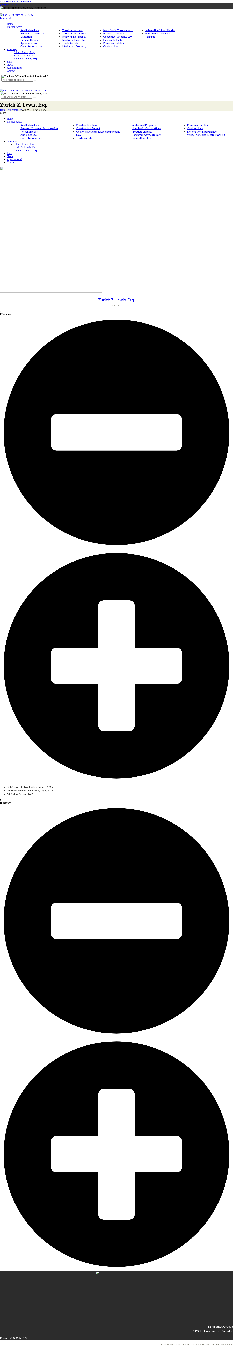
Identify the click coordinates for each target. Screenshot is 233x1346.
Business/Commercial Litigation (39, 128)
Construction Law (72, 30)
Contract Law (111, 46)
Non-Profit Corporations (118, 30)
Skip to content (8, 1)
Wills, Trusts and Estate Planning (206, 134)
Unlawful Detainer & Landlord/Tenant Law (74, 38)
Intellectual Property (74, 46)
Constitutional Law (31, 46)
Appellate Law (28, 43)
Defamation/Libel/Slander (160, 30)
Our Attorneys (14, 109)
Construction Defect (74, 33)
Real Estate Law (29, 30)
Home (3, 109)
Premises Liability (113, 43)
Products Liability (113, 33)
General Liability (112, 39)
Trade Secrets (70, 43)
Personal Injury (29, 39)
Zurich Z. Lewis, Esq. (116, 299)
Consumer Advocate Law (117, 36)
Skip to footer (24, 1)
